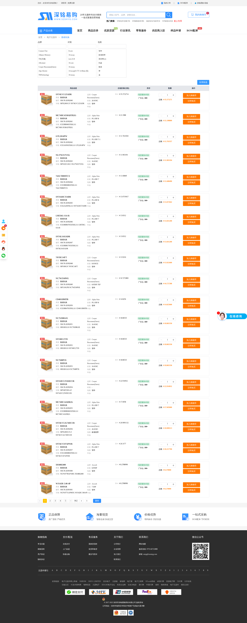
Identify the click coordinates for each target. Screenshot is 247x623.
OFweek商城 (150, 581)
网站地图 (142, 544)
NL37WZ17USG (63, 155)
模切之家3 (185, 585)
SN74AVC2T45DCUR (65, 381)
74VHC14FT (61, 257)
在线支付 (66, 544)
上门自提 (66, 549)
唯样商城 (164, 585)
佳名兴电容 (132, 585)
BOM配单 (192, 30)
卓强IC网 (160, 581)
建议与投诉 (93, 554)
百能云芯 (65, 585)
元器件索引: (43, 570)
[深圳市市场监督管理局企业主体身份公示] (120, 613)
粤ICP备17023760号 (137, 599)
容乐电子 (106, 581)
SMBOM (82, 581)
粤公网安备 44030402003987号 (117, 599)
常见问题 (41, 544)
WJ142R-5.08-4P (63, 484)
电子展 (129, 581)
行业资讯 (125, 30)
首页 (79, 30)
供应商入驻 (158, 30)
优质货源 (109, 30)
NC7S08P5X (61, 360)
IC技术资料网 (76, 585)
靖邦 (157, 585)
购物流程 (41, 549)
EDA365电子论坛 (108, 585)
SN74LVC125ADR (64, 94)
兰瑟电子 (96, 585)
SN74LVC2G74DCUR (65, 423)
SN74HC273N (62, 339)
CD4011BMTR (62, 299)
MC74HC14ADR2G (64, 402)
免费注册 (71, 3)
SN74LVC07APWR (64, 444)
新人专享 (178, 21)
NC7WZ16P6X (62, 278)
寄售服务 (141, 30)
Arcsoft (94, 465)
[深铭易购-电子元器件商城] (69, 16)
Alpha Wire (96, 116)
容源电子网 (170, 581)
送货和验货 (93, 549)
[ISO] (131, 613)
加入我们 (117, 554)
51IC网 (179, 581)
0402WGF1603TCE (153, 21)
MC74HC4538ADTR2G (66, 115)
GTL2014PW (61, 136)
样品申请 (176, 30)
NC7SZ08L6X (62, 318)
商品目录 (93, 30)
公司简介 (117, 544)
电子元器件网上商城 (69, 581)
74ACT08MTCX (63, 176)
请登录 (63, 3)
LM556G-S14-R (62, 216)
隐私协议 (41, 559)
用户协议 (41, 554)
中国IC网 (149, 585)
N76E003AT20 (167, 21)
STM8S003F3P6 (138, 21)
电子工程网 (139, 581)
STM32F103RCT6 (123, 21)
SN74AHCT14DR (63, 197)
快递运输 (66, 554)
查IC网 (141, 585)
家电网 (122, 581)
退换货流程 (93, 544)
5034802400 (61, 465)
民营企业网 (121, 585)
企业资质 (117, 549)
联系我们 (117, 559)
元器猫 (114, 581)
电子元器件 (174, 585)
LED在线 (188, 581)
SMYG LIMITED (94, 581)
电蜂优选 (86, 585)
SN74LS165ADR (63, 236)
